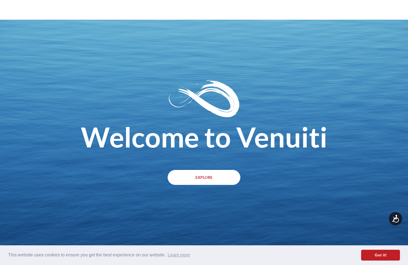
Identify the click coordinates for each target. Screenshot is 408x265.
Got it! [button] (381, 255)
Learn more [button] (179, 255)
